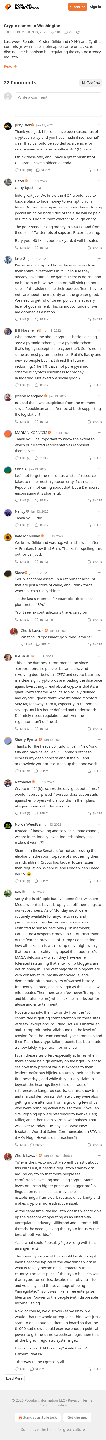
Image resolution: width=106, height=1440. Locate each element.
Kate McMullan (27, 535)
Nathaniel (23, 781)
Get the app (77, 1417)
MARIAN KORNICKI (31, 432)
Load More (14, 1378)
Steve (19, 572)
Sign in (95, 7)
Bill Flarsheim (26, 330)
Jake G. (20, 258)
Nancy (20, 511)
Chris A (21, 468)
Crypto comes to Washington (32, 25)
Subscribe (77, 7)
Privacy (73, 1400)
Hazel (19, 180)
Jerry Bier (23, 124)
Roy (18, 891)
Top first (93, 83)
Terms (87, 1400)
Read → (10, 66)
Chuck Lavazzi (32, 630)
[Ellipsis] (100, 125)
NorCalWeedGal (28, 824)
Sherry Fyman (26, 739)
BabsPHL (22, 656)
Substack (28, 1429)
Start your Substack (40, 1417)
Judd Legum (14, 32)
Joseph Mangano (29, 395)
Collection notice (53, 1405)
